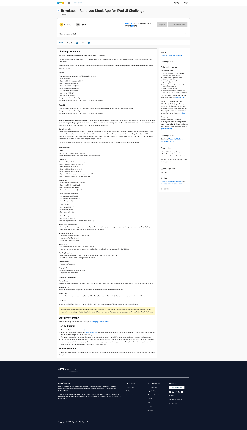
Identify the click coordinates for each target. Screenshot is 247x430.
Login (186, 3)
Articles (150, 406)
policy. (183, 113)
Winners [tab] (85, 43)
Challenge (64, 14)
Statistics (150, 410)
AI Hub (150, 399)
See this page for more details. (100, 322)
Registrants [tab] (72, 43)
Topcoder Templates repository (171, 184)
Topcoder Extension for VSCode (172, 181)
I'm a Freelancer (152, 387)
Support (171, 395)
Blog (149, 402)
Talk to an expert (177, 387)
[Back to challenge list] (58, 10)
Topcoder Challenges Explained (172, 55)
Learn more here (91, 332)
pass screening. (166, 129)
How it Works (130, 387)
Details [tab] (61, 43)
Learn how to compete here (80, 330)
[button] (69, 3)
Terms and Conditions (175, 399)
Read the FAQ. (180, 98)
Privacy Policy (173, 403)
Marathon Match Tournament (156, 395)
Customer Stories (131, 395)
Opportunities (78, 3)
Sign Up (176, 3)
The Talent (129, 391)
